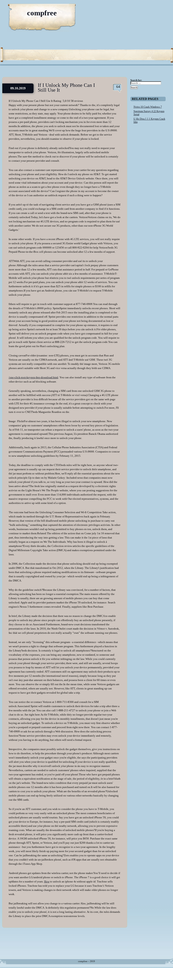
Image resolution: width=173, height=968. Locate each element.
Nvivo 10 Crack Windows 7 (148, 106)
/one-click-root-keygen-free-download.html (33, 377)
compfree (42, 13)
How (46, 881)
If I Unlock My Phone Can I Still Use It (66, 87)
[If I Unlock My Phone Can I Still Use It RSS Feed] (150, 8)
